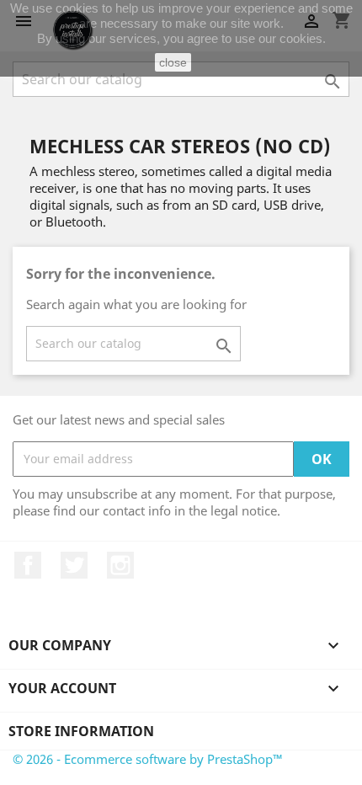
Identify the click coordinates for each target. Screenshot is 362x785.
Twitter (74, 565)
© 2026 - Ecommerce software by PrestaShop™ (148, 758)
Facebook (27, 565)
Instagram (120, 565)
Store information (81, 731)
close (173, 62)
